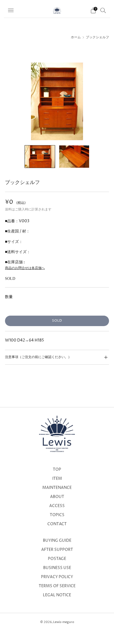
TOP (57, 469)
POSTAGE (57, 558)
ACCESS (57, 505)
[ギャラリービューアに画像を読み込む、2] (74, 156)
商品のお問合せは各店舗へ (25, 268)
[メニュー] (11, 10)
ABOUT (57, 496)
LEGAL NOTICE (57, 595)
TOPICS (57, 515)
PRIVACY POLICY (57, 577)
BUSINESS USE (57, 567)
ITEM (57, 478)
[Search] (103, 10)
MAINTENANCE (57, 487)
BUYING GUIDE (57, 540)
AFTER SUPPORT (57, 549)
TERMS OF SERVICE (57, 586)
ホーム (76, 37)
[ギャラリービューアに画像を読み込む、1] (40, 156)
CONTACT (57, 524)
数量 (9, 296)
